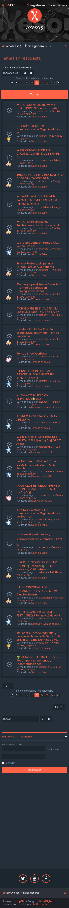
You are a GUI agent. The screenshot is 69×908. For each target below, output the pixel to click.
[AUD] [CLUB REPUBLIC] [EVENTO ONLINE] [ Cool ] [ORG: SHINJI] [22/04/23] (38, 489)
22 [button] (31, 82)
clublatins (44, 207)
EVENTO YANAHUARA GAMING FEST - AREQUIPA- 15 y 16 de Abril (38, 613)
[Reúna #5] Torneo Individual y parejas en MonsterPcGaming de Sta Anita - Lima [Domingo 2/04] (38, 636)
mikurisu (43, 572)
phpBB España (40, 904)
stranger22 (44, 667)
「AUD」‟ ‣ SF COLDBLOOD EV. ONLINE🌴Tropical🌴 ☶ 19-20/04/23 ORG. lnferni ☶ (36, 566)
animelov (43, 547)
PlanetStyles (45, 901)
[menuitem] (11, 5)
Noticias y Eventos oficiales (46, 407)
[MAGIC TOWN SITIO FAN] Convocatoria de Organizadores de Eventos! (38, 513)
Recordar (10, 763)
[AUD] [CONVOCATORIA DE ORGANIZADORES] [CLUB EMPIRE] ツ (38, 154)
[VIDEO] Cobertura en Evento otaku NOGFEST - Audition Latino (38, 106)
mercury (43, 618)
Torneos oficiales (40, 299)
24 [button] (42, 82)
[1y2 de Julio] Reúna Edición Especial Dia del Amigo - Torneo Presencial (37, 333)
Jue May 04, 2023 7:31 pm (38, 448)
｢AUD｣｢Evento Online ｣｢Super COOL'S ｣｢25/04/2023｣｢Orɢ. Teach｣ (36, 465)
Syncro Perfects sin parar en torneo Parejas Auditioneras (35, 265)
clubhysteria (45, 597)
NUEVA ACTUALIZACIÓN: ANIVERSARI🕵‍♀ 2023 (32, 397)
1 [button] (20, 82)
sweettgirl (44, 381)
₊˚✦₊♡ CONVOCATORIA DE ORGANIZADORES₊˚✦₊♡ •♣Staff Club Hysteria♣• (36, 590)
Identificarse (8, 736)
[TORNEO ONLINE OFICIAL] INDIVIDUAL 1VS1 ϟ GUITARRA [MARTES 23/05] (35, 374)
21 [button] (27, 82)
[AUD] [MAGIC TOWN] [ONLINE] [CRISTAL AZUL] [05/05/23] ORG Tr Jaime (39, 440)
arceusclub (45, 181)
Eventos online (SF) (41, 452)
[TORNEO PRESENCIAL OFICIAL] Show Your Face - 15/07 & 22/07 (37, 310)
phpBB (20, 901)
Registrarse (25, 736)
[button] (12, 82)
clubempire (45, 160)
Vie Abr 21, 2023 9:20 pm (37, 521)
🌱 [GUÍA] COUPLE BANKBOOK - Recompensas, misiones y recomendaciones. (37, 660)
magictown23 (46, 446)
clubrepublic (45, 495)
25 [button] (47, 82)
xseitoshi (43, 315)
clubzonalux (45, 471)
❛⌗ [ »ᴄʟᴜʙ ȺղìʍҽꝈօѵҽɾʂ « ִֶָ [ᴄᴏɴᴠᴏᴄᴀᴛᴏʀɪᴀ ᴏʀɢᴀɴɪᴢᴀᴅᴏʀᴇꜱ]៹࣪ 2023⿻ (39, 539)
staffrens (43, 135)
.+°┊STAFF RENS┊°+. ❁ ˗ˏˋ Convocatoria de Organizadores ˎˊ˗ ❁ (39, 129)
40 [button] (53, 82)
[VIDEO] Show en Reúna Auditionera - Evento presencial (37, 223)
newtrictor (44, 111)
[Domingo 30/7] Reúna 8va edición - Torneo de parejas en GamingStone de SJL (39, 288)
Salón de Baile (39, 116)
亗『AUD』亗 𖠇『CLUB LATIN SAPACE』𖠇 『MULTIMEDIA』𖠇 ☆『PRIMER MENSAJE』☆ (38, 200)
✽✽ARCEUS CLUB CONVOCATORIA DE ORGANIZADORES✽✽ (39, 176)
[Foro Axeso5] (34, 15)
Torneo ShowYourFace (31, 353)
